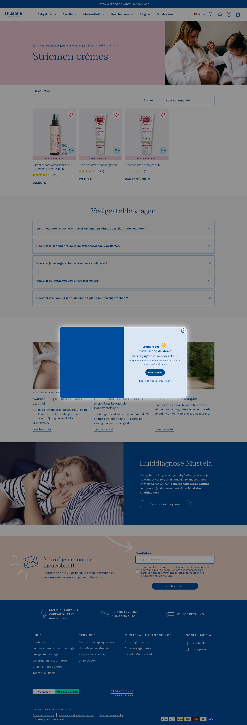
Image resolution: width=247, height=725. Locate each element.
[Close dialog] (183, 331)
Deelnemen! (155, 372)
